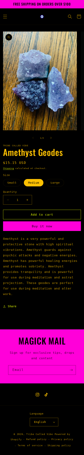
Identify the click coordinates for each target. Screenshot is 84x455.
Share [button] (12, 306)
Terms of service (30, 445)
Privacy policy (62, 439)
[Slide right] (50, 137)
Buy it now (42, 226)
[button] (5, 16)
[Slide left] (33, 137)
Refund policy (36, 439)
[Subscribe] (71, 370)
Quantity (10, 191)
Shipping (8, 168)
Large (57, 183)
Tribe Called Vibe (40, 434)
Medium (33, 182)
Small (14, 183)
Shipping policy (59, 445)
